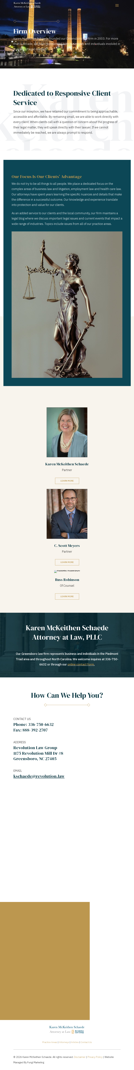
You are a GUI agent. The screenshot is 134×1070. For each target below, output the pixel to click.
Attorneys (64, 1042)
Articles (74, 1042)
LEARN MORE (67, 480)
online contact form (80, 664)
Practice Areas (49, 1042)
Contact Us (86, 1042)
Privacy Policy (95, 1057)
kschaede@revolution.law (39, 776)
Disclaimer (79, 1057)
